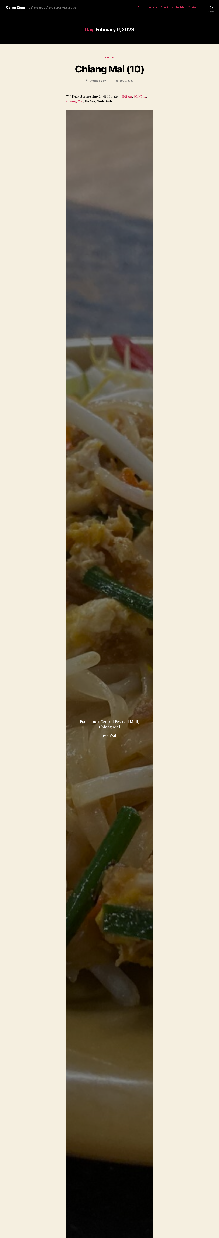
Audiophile (178, 7)
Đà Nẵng (140, 97)
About (164, 7)
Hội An (127, 97)
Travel (109, 57)
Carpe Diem (15, 7)
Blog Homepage (147, 7)
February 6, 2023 (124, 80)
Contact (193, 7)
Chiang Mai (74, 101)
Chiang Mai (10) (109, 69)
